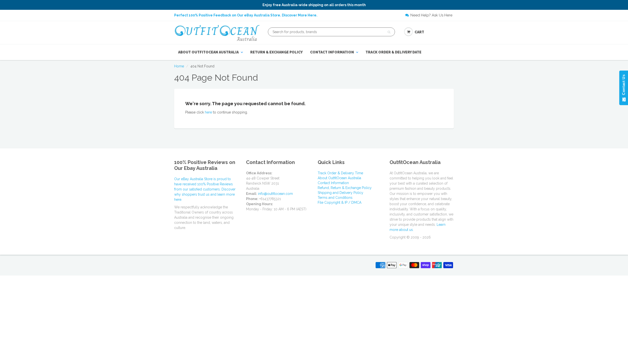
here (208, 112)
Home (179, 66)
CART (419, 32)
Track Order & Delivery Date (393, 52)
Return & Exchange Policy (276, 52)
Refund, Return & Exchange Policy (345, 188)
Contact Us (623, 85)
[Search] (389, 32)
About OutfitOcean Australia (208, 52)
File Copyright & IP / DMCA (339, 202)
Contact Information (332, 52)
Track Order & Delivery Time (340, 173)
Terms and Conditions (335, 198)
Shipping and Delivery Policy (340, 193)
